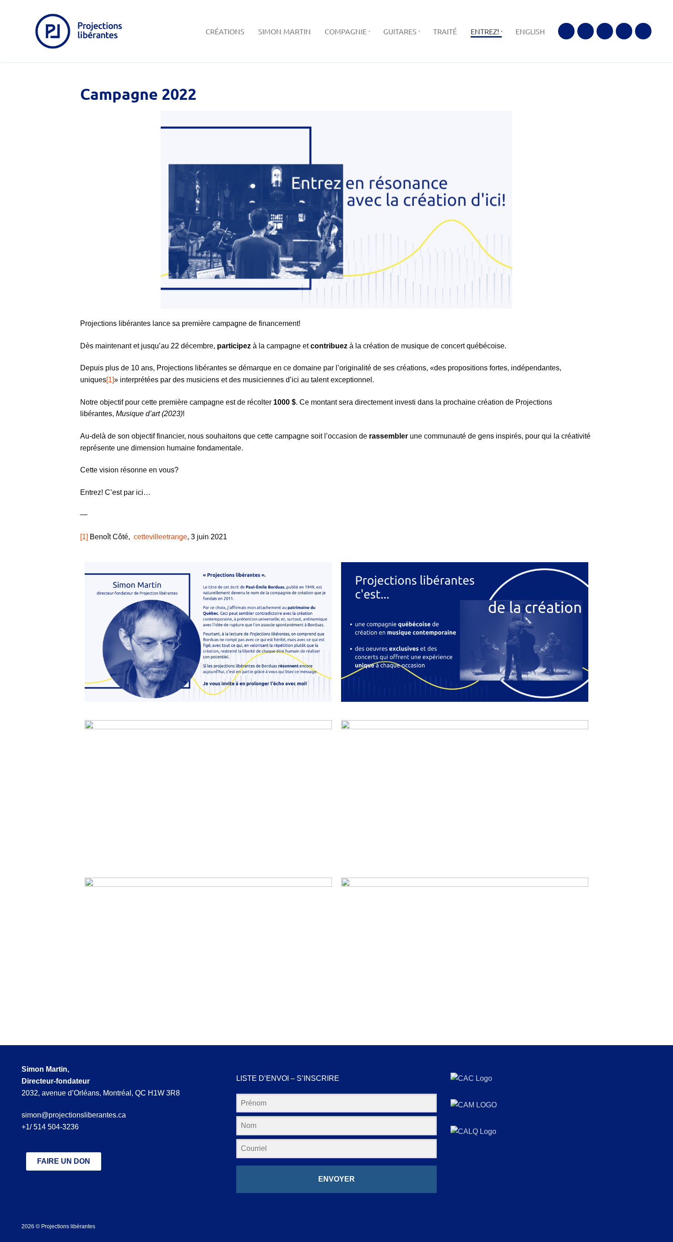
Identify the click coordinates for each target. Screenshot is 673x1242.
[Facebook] (566, 31)
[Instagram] (585, 31)
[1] (110, 380)
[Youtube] (605, 31)
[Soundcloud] (624, 31)
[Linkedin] (643, 31)
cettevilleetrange (160, 537)
